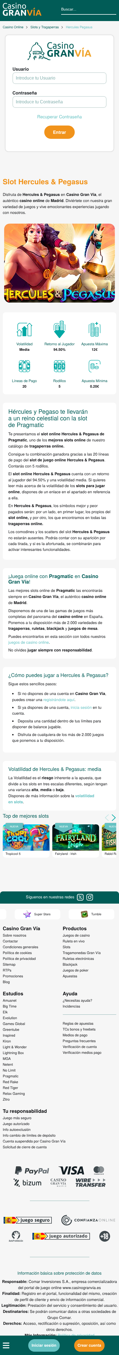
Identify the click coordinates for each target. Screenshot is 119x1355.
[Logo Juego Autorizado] (61, 1237)
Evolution (10, 1017)
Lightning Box (13, 1052)
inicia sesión (81, 707)
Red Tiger (10, 1087)
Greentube (11, 1029)
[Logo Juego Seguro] (28, 1221)
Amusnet (10, 1000)
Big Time (10, 1006)
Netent (8, 1064)
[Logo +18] (105, 1237)
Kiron (7, 1041)
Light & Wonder (15, 1046)
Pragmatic (11, 1075)
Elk (5, 1011)
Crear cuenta (89, 1345)
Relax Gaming (14, 1093)
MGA (7, 1058)
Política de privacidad (76, 1335)
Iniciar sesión (44, 1345)
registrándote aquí (58, 699)
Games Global (14, 1023)
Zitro (6, 1099)
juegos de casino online (28, 642)
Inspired (9, 1035)
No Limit (9, 1070)
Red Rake (10, 1081)
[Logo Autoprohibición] (16, 1237)
